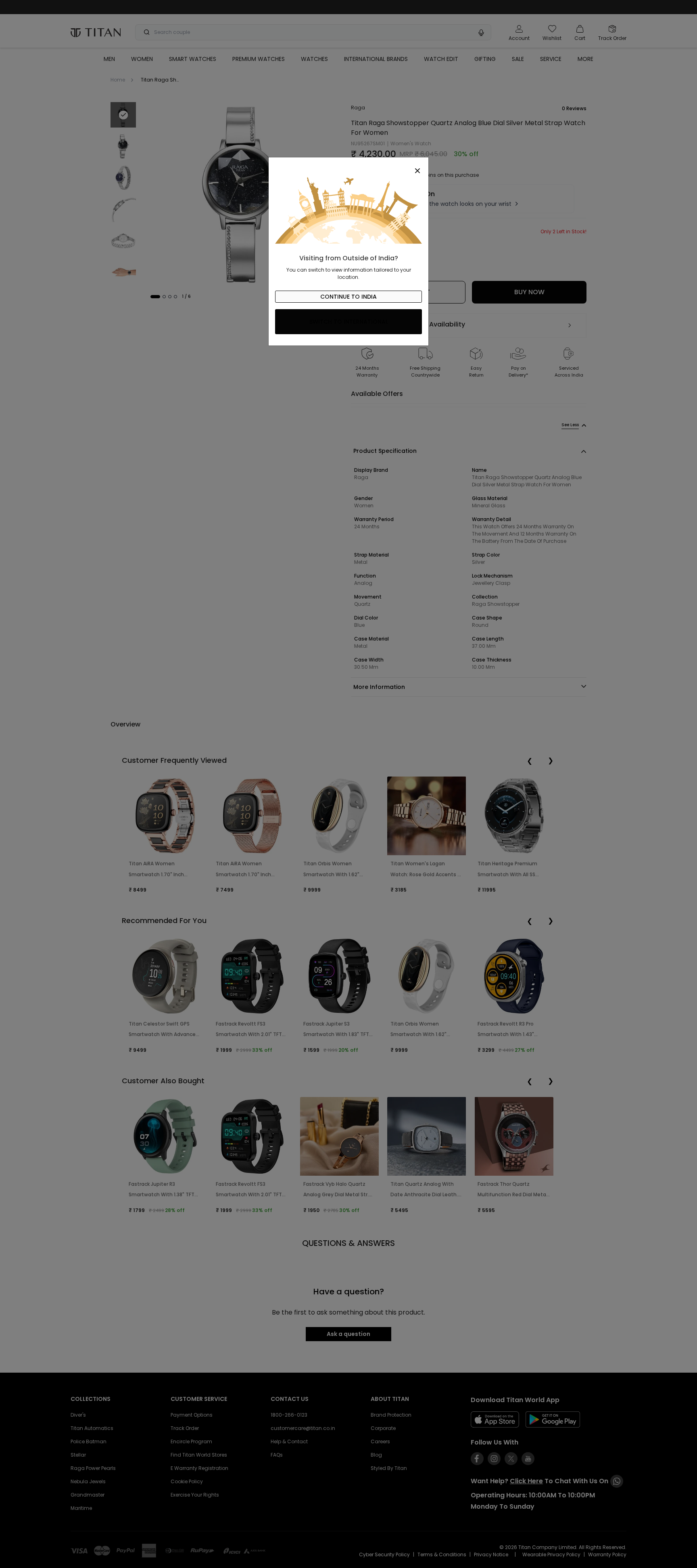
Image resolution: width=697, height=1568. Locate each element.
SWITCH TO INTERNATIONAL (348, 322)
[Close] (348, 166)
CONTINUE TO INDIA (348, 297)
